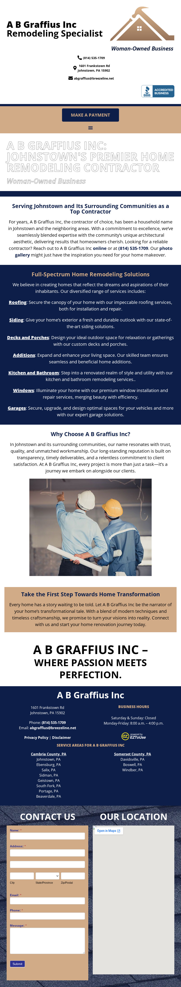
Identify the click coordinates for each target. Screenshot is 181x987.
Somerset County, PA (132, 754)
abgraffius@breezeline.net (53, 727)
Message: (18, 925)
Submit (17, 964)
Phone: (16, 910)
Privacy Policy (36, 737)
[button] (90, 127)
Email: (15, 895)
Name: (15, 830)
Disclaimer (61, 737)
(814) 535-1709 (133, 248)
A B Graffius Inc (90, 695)
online (100, 248)
